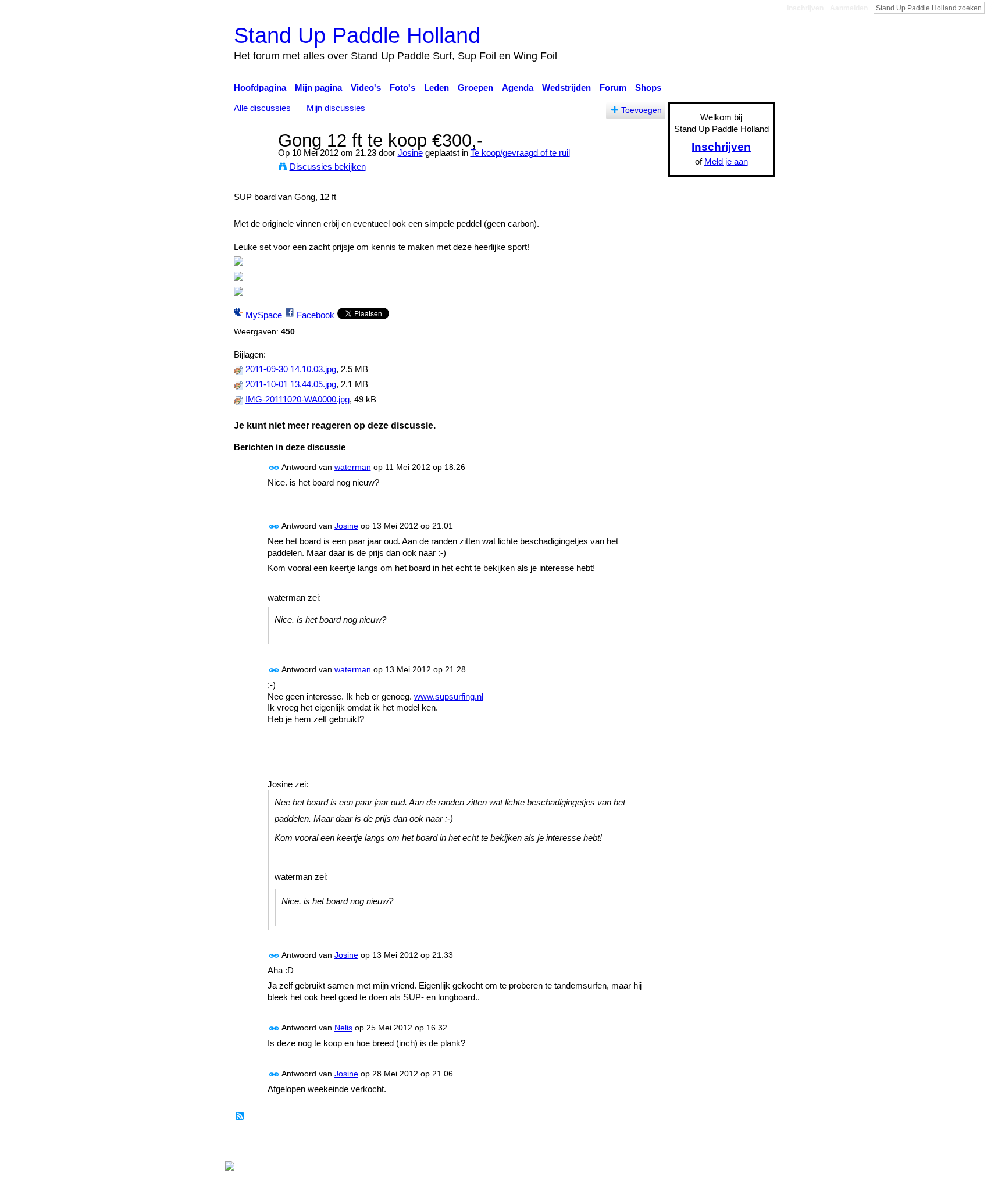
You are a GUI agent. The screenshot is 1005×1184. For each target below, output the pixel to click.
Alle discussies (262, 108)
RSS (240, 1116)
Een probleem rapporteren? (621, 1144)
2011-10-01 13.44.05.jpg (290, 384)
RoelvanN (341, 1144)
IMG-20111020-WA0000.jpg (297, 399)
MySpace (263, 315)
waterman (352, 467)
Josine (410, 153)
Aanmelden (849, 8)
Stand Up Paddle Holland (357, 35)
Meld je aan (726, 161)
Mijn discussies (336, 108)
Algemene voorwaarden (730, 1144)
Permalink (274, 467)
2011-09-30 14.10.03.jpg (290, 369)
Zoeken (994, 7)
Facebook (315, 315)
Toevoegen (641, 110)
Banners (542, 1144)
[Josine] (252, 162)
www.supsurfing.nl (448, 696)
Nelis (343, 1027)
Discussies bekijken (328, 167)
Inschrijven (805, 8)
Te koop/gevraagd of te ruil (520, 153)
